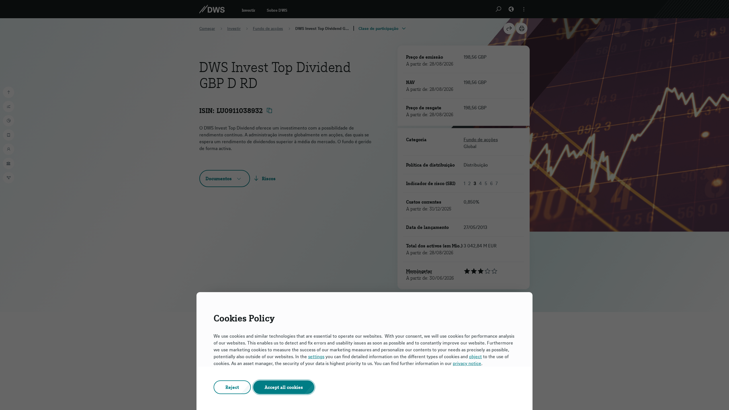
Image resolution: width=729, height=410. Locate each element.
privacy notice (467, 363)
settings (316, 356)
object (475, 356)
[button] (232, 387)
